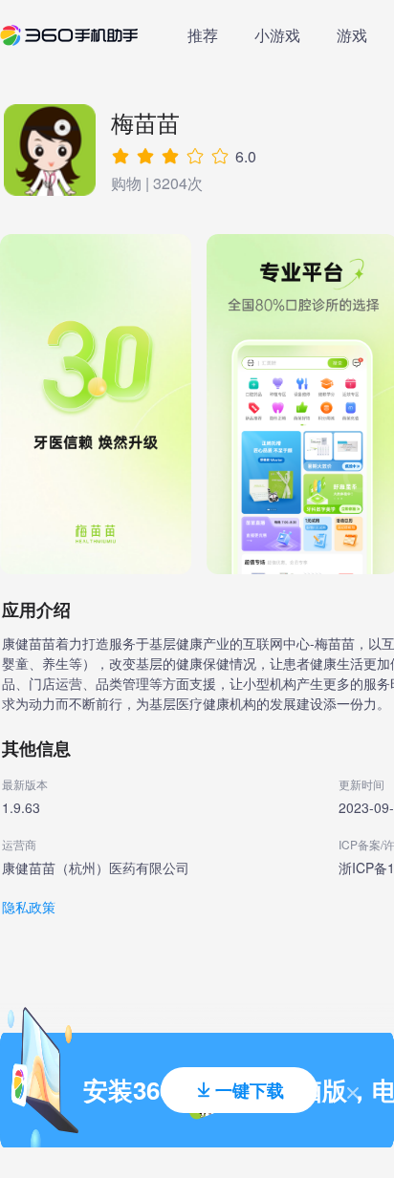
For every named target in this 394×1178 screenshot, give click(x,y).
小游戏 (277, 35)
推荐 (202, 35)
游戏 (352, 35)
